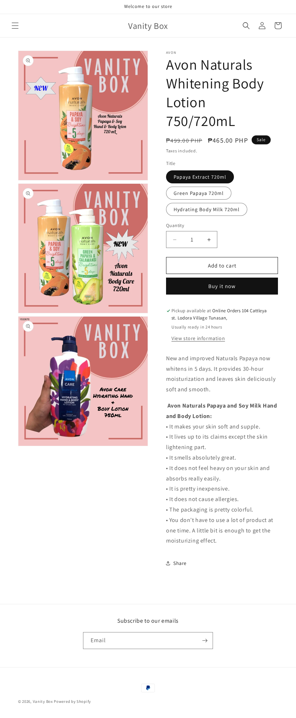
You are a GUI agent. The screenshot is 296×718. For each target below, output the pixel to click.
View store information (198, 338)
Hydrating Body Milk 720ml (207, 209)
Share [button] (180, 563)
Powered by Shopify (72, 701)
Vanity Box (43, 701)
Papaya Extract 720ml (200, 177)
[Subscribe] (205, 640)
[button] (15, 26)
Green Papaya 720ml (199, 193)
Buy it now (222, 286)
